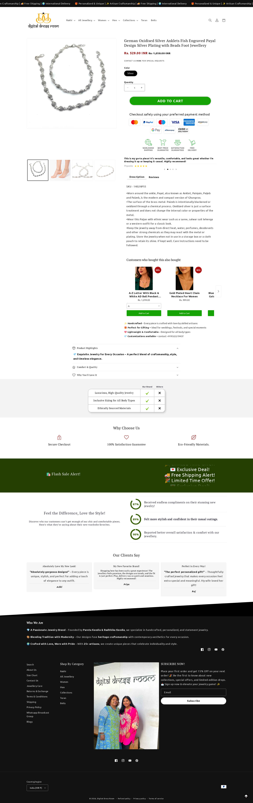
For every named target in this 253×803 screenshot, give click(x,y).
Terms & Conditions (37, 696)
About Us (32, 669)
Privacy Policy (34, 707)
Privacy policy (139, 798)
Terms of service (156, 798)
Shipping (31, 701)
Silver (130, 73)
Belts (63, 703)
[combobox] (144, 306)
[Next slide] (176, 169)
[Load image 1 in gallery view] (37, 170)
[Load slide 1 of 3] (167, 169)
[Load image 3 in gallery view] (82, 170)
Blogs (30, 721)
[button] (70, 20)
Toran (63, 697)
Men (62, 687)
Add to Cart (144, 313)
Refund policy (124, 798)
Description (136, 176)
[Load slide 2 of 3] (170, 169)
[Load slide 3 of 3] (173, 169)
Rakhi (63, 671)
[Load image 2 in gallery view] (60, 170)
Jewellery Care (34, 685)
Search (30, 664)
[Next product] (218, 291)
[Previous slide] (164, 169)
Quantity (128, 82)
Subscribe (193, 700)
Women (64, 681)
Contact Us (32, 680)
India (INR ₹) (36, 787)
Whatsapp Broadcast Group (38, 714)
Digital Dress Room (105, 798)
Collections (66, 692)
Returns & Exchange (37, 691)
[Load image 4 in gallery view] (105, 170)
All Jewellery (67, 676)
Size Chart (32, 675)
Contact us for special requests (144, 60)
